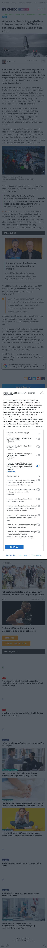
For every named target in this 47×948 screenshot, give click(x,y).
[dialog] (23, 474)
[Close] (42, 393)
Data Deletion (11, 555)
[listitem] (23, 433)
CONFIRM (14, 547)
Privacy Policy (36, 555)
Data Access (23, 555)
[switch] (38, 439)
